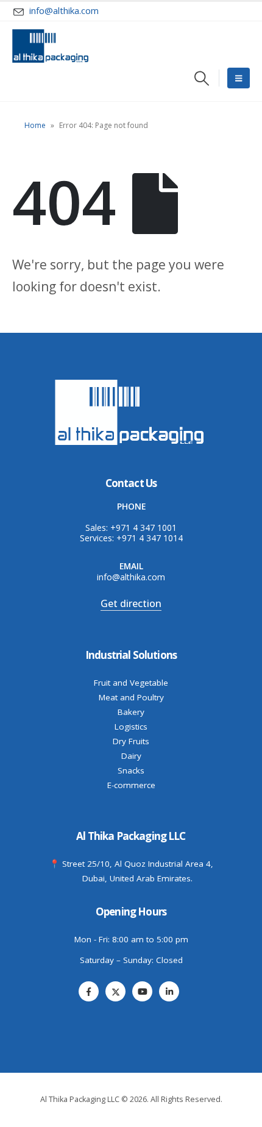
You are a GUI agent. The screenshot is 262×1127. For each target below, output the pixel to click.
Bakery (131, 711)
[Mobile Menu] (238, 78)
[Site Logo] (50, 46)
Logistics (131, 726)
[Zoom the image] (131, 381)
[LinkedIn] (169, 991)
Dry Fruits (131, 741)
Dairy (131, 755)
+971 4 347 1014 (149, 538)
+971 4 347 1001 (143, 527)
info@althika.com (131, 577)
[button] (202, 78)
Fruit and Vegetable (131, 682)
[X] (115, 991)
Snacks (131, 770)
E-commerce (131, 785)
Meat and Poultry (131, 697)
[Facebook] (89, 991)
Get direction (131, 603)
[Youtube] (142, 991)
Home (35, 125)
